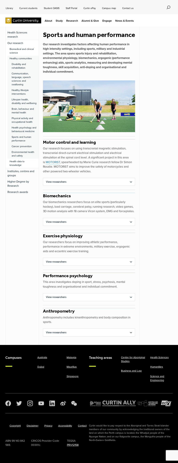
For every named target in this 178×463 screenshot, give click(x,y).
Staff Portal (71, 8)
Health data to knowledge (17, 163)
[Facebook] (8, 403)
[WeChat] (74, 403)
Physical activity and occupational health (22, 120)
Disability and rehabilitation (19, 66)
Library (9, 8)
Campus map (109, 8)
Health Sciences (159, 357)
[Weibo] (63, 403)
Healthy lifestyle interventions (20, 92)
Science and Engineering (157, 378)
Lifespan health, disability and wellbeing (24, 101)
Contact (82, 426)
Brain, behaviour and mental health (23, 110)
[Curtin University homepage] (23, 20)
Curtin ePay (89, 8)
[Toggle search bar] (168, 7)
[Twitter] (19, 403)
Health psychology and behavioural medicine (24, 129)
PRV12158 (73, 445)
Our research (15, 43)
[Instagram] (30, 403)
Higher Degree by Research (18, 184)
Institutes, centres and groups (20, 173)
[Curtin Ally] (119, 403)
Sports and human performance (21, 138)
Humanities (156, 367)
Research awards (17, 192)
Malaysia (71, 357)
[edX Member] (166, 403)
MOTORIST (53, 162)
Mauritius (72, 367)
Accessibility (65, 426)
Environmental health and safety (23, 154)
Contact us (128, 8)
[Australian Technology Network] (148, 403)
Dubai (40, 367)
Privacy (48, 426)
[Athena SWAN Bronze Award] (95, 403)
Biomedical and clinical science (22, 51)
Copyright (15, 426)
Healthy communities (21, 58)
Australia (42, 357)
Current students (28, 8)
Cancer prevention (22, 146)
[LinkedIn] (52, 403)
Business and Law (131, 371)
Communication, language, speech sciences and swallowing (21, 79)
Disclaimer (32, 426)
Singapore (73, 376)
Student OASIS (51, 8)
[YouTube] (41, 403)
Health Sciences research (17, 35)
